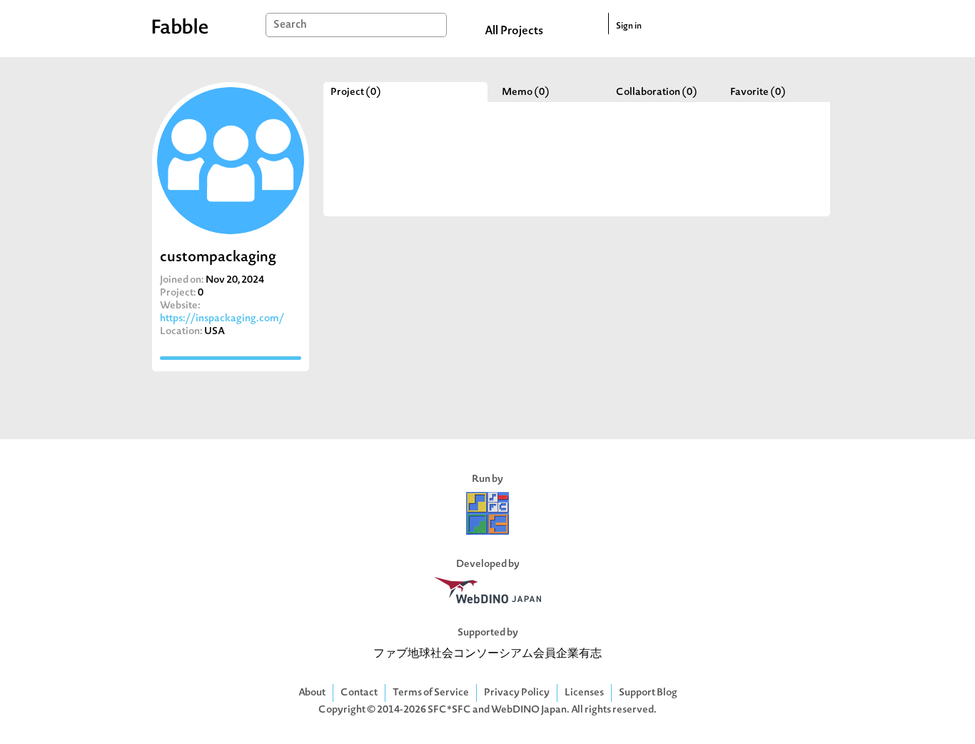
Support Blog (648, 693)
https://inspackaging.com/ (222, 318)
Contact (359, 693)
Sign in (629, 26)
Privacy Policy (517, 693)
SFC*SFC (449, 710)
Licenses (584, 693)
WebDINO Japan (529, 710)
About (311, 693)
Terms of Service (431, 693)
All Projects (514, 31)
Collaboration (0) (656, 92)
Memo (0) (526, 92)
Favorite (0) (758, 92)
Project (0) (355, 92)
